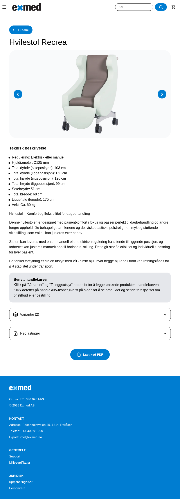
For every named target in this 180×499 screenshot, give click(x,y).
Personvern (17, 488)
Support (14, 456)
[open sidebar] (4, 7)
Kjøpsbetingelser (20, 482)
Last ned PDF (93, 354)
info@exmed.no (31, 437)
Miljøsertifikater (19, 462)
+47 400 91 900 (32, 431)
